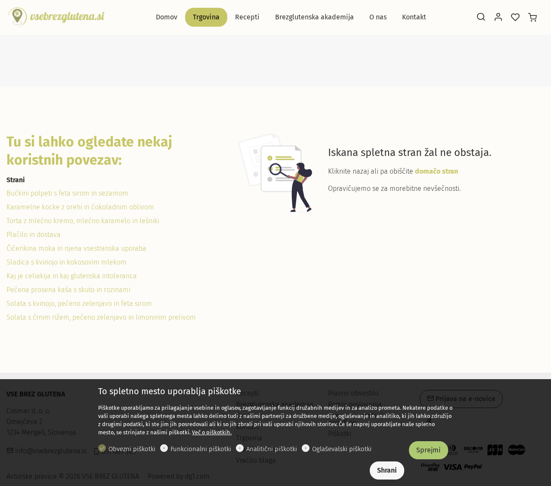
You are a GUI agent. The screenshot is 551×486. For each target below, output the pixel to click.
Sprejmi (428, 450)
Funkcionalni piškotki (200, 449)
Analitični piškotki (271, 449)
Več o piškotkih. (212, 432)
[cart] (532, 18)
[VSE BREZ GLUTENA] (55, 16)
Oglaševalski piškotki (341, 449)
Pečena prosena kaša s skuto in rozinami (68, 290)
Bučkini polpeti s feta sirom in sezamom (67, 193)
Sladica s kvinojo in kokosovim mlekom (66, 262)
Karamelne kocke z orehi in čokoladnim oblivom (80, 207)
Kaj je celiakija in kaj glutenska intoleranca (71, 276)
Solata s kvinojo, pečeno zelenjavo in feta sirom (79, 303)
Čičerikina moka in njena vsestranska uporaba (76, 248)
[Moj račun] (498, 18)
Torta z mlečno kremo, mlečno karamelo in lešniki (82, 221)
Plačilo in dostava (33, 235)
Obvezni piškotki (131, 449)
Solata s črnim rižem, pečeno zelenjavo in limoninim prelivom (101, 317)
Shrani (387, 470)
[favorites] (515, 18)
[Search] (480, 18)
